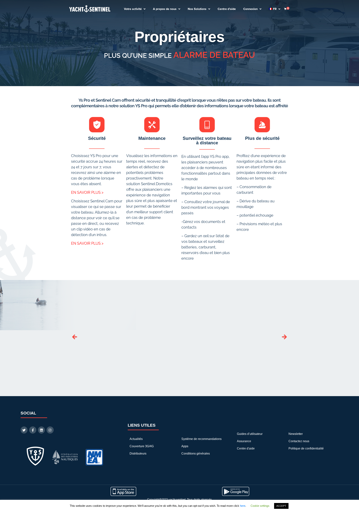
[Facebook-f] (32, 429)
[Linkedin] (41, 429)
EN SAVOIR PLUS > (87, 192)
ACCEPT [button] (281, 506)
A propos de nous (165, 8)
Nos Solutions (197, 8)
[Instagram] (50, 429)
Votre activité (133, 8)
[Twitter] (24, 429)
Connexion (250, 8)
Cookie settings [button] (260, 505)
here (242, 505)
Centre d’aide (227, 8)
